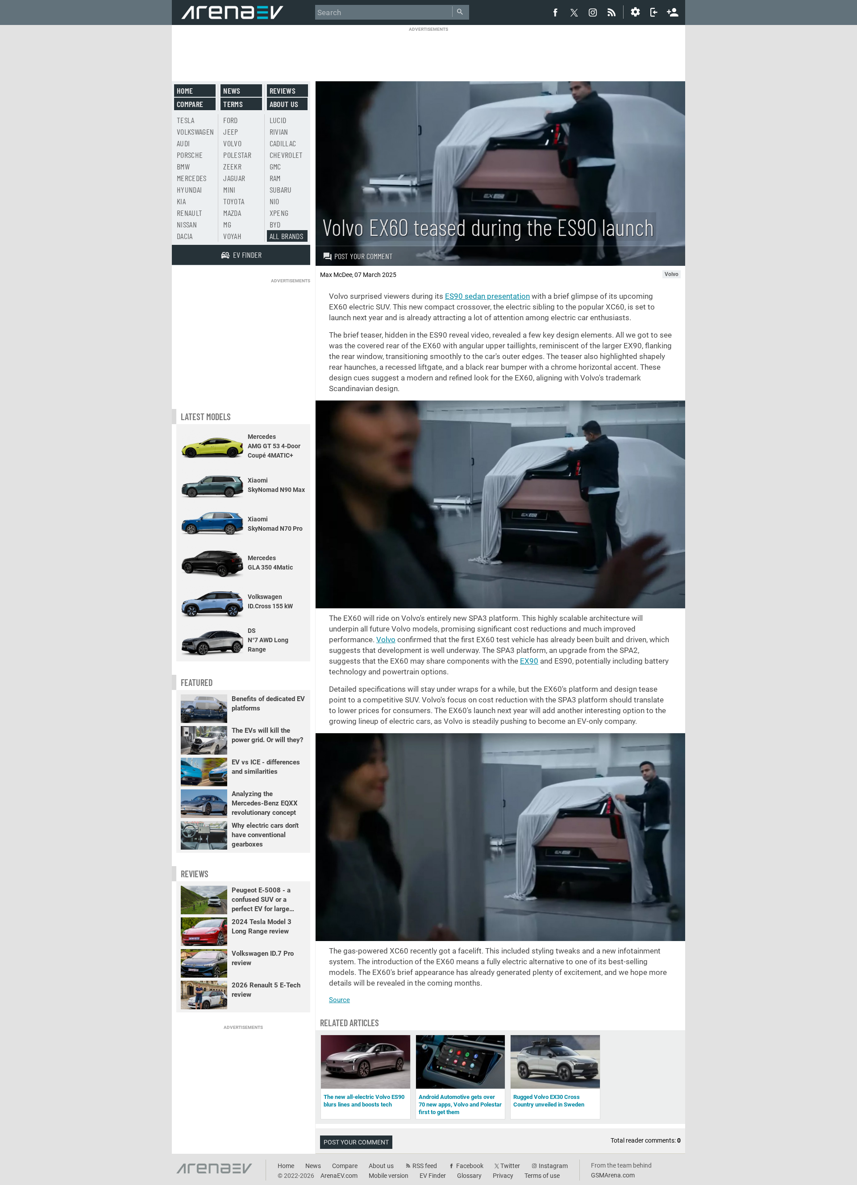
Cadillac (283, 143)
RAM (275, 178)
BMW (183, 166)
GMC (275, 166)
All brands (287, 236)
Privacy (503, 1175)
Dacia (185, 236)
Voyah (232, 236)
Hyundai (189, 189)
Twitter (510, 1165)
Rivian (279, 131)
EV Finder (433, 1175)
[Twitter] (574, 12)
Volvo (385, 639)
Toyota (233, 201)
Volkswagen (195, 131)
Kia (181, 201)
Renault (189, 213)
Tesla (186, 120)
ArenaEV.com (339, 1175)
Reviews (282, 90)
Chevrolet (286, 155)
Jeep (230, 131)
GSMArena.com (613, 1175)
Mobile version (388, 1175)
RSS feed (424, 1165)
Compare (190, 104)
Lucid (278, 120)
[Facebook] (555, 12)
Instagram (553, 1165)
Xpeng (279, 213)
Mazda (232, 213)
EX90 (529, 660)
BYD (275, 224)
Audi (183, 143)
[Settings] (635, 12)
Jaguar (234, 178)
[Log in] (654, 12)
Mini (229, 189)
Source (339, 1000)
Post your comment (363, 256)
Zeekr (232, 166)
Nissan (187, 224)
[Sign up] (672, 11)
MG (227, 224)
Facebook (469, 1165)
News (231, 90)
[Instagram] (592, 12)
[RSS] (613, 12)
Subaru (281, 189)
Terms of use (542, 1175)
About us (284, 104)
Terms (233, 104)
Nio (274, 201)
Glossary (469, 1175)
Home (185, 90)
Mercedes (192, 178)
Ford (230, 120)
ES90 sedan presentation (487, 296)
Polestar (237, 155)
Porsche (190, 155)
